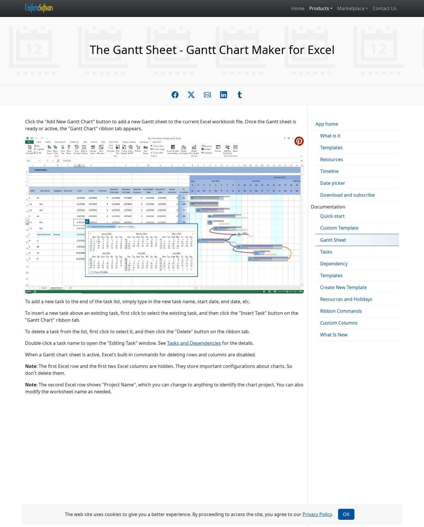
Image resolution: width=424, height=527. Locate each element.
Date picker (332, 183)
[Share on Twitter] (191, 94)
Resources (331, 159)
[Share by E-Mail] (207, 94)
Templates (331, 147)
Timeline (329, 171)
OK (346, 514)
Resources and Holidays (346, 299)
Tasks (326, 252)
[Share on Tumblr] (239, 94)
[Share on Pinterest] (299, 141)
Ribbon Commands (341, 311)
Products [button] (319, 8)
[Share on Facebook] (175, 94)
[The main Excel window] (164, 214)
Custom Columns (339, 323)
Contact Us (385, 8)
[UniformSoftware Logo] (43, 8)
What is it (330, 136)
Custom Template (339, 228)
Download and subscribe (347, 195)
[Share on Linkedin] (223, 94)
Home (298, 8)
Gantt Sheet (333, 240)
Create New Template (343, 287)
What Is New (334, 335)
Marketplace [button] (351, 8)
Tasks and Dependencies (194, 343)
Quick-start (332, 216)
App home (327, 124)
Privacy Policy (317, 514)
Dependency (334, 263)
